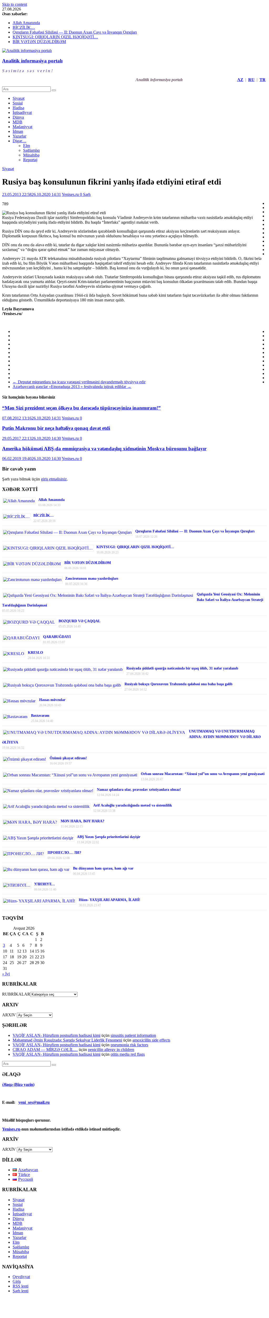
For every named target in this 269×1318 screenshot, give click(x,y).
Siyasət (18, 98)
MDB (17, 122)
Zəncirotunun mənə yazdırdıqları (91, 578)
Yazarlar (19, 136)
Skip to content (14, 4)
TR (263, 79)
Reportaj (30, 160)
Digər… (19, 141)
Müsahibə (31, 155)
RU (251, 79)
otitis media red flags (128, 1054)
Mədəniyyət (22, 126)
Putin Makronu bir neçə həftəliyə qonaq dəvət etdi (56, 428)
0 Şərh (85, 194)
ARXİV (9, 1149)
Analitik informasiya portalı (32, 61)
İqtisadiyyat (22, 112)
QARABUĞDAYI (57, 637)
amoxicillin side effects (151, 1040)
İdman (18, 131)
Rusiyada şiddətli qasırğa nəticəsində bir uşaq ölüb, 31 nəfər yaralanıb (182, 668)
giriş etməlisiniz (54, 479)
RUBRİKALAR (16, 994)
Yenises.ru (71, 194)
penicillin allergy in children (111, 1049)
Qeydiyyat (21, 1276)
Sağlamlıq (31, 150)
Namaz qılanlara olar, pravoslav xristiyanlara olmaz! (139, 790)
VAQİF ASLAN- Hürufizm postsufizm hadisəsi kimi (56, 1035)
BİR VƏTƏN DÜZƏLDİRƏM (39, 41)
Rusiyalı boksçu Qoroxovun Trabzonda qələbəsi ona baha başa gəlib (178, 684)
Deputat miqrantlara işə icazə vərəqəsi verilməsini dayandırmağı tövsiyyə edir (79, 382)
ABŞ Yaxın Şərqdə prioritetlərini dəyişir (108, 837)
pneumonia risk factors (129, 1045)
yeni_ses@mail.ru (34, 1102)
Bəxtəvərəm (40, 716)
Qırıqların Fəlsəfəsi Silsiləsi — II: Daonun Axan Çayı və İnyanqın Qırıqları (75, 32)
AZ (240, 79)
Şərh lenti (20, 1291)
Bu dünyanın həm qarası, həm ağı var (103, 868)
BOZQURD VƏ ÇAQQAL (79, 621)
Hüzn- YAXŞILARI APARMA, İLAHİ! (109, 900)
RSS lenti (20, 1286)
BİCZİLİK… (24, 27)
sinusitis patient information (133, 1035)
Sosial (18, 103)
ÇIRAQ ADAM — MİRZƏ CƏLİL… (45, 1049)
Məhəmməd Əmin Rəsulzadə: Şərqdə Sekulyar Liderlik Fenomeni (67, 1040)
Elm (26, 145)
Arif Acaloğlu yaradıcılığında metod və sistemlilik (132, 805)
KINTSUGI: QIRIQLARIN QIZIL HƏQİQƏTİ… (55, 37)
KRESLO (35, 653)
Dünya (18, 117)
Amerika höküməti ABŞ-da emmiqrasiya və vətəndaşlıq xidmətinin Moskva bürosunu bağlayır (104, 448)
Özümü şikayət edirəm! (68, 758)
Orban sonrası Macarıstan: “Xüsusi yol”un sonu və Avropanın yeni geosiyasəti (203, 774)
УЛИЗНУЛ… (44, 884)
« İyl (6, 974)
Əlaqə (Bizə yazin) (18, 1084)
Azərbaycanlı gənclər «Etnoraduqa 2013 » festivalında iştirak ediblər (72, 386)
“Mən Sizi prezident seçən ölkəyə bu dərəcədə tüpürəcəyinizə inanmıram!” (81, 408)
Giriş (17, 1281)
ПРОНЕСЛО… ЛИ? (64, 853)
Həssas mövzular (52, 700)
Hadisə (18, 108)
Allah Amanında (26, 22)
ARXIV (9, 1015)
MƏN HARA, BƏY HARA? (82, 821)
